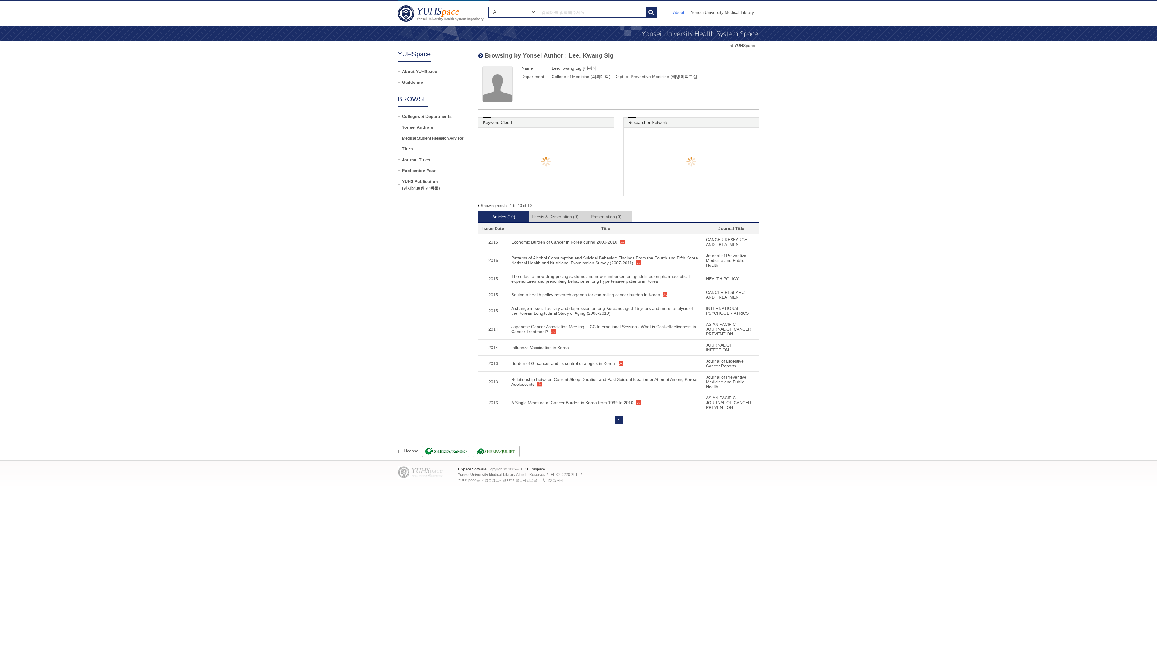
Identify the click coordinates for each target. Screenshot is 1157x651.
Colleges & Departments (427, 116)
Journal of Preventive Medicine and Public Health (726, 260)
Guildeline (412, 82)
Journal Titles (416, 159)
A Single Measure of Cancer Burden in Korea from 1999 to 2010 (572, 402)
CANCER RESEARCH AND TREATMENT (727, 242)
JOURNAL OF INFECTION (719, 347)
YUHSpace (744, 45)
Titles (407, 148)
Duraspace (536, 469)
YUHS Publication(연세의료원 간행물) (421, 184)
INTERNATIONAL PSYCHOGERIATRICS (727, 311)
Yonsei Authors (417, 127)
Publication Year (418, 170)
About (678, 12)
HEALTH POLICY (722, 278)
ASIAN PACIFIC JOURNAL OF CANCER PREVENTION (728, 329)
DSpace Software (472, 469)
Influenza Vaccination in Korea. (540, 347)
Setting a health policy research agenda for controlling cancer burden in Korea (585, 294)
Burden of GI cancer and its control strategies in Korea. (563, 363)
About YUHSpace (419, 71)
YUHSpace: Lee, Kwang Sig (441, 13)
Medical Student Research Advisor (432, 138)
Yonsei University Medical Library (722, 12)
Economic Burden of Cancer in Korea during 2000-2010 (564, 242)
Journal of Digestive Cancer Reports (725, 363)
